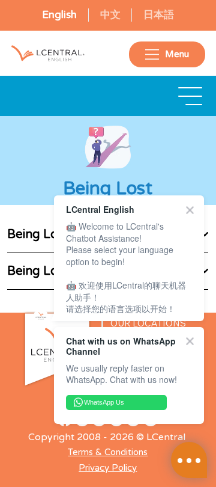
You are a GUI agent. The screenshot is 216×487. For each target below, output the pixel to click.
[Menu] (191, 96)
